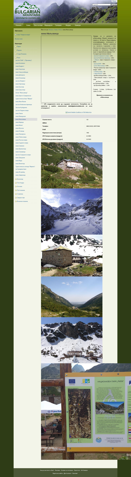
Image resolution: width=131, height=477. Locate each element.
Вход (114, 1)
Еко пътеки (38, 25)
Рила (60, 29)
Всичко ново (19, 39)
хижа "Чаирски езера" (23, 34)
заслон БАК (97, 63)
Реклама (57, 470)
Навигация (18, 43)
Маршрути (48, 25)
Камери (78, 25)
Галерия (58, 25)
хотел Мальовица (99, 65)
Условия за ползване (67, 470)
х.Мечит (97, 60)
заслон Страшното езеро (101, 56)
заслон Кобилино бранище (102, 58)
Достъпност (67, 473)
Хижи (28, 25)
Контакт (75, 473)
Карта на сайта (58, 473)
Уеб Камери (84, 470)
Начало (18, 25)
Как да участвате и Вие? (47, 470)
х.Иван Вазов (98, 73)
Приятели (77, 470)
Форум (68, 25)
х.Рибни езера (98, 71)
